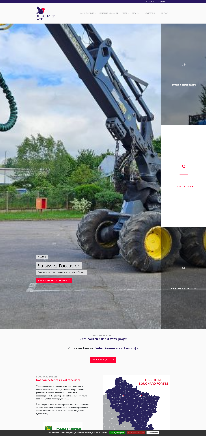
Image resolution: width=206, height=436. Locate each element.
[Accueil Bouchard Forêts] (45, 12)
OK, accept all (118, 433)
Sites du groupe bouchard (156, 1)
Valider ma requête (101, 360)
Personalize (153, 433)
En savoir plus (45, 280)
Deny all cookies (136, 433)
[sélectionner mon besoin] (115, 348)
